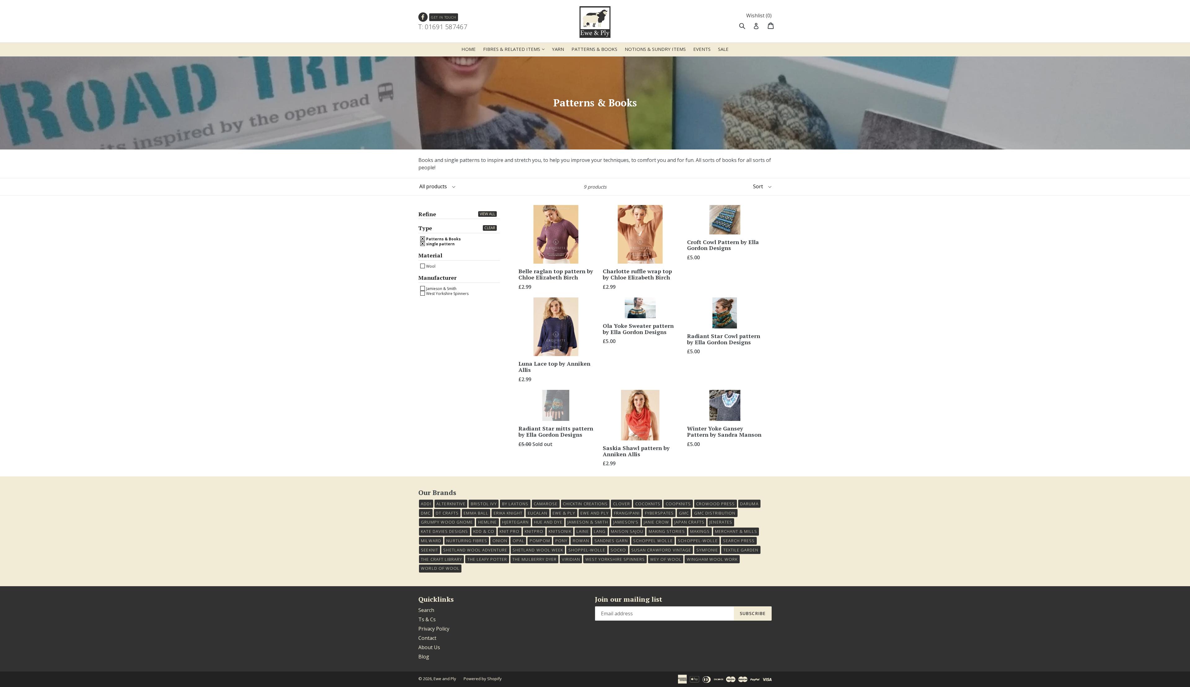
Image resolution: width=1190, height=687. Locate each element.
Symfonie (707, 550)
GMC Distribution (715, 513)
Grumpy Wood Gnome (447, 522)
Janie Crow (656, 522)
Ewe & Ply (564, 513)
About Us (429, 647)
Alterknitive (450, 503)
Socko (618, 550)
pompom (540, 540)
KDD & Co (483, 531)
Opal (518, 540)
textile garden (741, 550)
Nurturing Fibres (466, 540)
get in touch (443, 17)
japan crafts (689, 522)
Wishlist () (759, 15)
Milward (431, 540)
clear (489, 227)
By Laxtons (515, 503)
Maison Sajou (627, 531)
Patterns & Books (594, 49)
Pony (561, 540)
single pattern (440, 243)
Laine (582, 531)
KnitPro (534, 531)
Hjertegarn (515, 522)
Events (702, 49)
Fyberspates (659, 513)
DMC (425, 513)
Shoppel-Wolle (587, 550)
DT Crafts (447, 513)
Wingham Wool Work (712, 559)
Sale (723, 49)
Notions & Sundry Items (655, 49)
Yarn (558, 49)
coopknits (678, 503)
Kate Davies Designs (444, 531)
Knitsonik (560, 531)
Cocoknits (647, 503)
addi (426, 503)
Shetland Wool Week (538, 550)
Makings (700, 531)
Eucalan (537, 513)
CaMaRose (546, 503)
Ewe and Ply (445, 678)
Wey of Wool (665, 559)
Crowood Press (715, 503)
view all (487, 213)
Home (468, 49)
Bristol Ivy (484, 503)
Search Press (739, 540)
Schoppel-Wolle (698, 540)
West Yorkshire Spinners (447, 293)
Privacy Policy (433, 628)
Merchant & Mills (736, 531)
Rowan (581, 540)
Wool (430, 266)
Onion (499, 540)
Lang (600, 531)
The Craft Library (441, 559)
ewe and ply (594, 513)
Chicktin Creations (585, 503)
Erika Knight (508, 513)
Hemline (487, 522)
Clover (621, 503)
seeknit (429, 550)
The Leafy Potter (487, 559)
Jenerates (720, 522)
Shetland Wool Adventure (475, 550)
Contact (427, 638)
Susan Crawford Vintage (661, 550)
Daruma (749, 503)
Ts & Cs (427, 619)
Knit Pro (509, 531)
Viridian (571, 559)
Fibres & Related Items (515, 49)
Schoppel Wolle (653, 540)
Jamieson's (625, 522)
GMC (684, 513)
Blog (423, 656)
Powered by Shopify (483, 678)
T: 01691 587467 (442, 26)
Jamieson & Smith (440, 288)
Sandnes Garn (611, 540)
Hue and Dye (548, 522)
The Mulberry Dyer (534, 559)
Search (426, 610)
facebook (423, 17)
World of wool (440, 568)
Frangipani (626, 513)
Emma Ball (476, 513)
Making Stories (667, 531)
